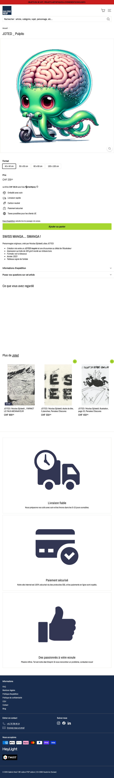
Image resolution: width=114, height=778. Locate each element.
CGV (4, 701)
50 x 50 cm (23, 166)
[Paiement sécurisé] (57, 547)
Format (6, 161)
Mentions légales (9, 690)
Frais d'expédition (9, 221)
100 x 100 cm (53, 166)
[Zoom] (109, 148)
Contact (5, 705)
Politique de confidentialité (12, 697)
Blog (4, 708)
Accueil (5, 28)
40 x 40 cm (9, 166)
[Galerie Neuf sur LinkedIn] (69, 723)
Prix (4, 175)
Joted (15, 355)
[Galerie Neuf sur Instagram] (58, 723)
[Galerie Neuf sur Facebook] (63, 723)
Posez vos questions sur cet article (19, 274)
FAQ (4, 686)
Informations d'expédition (14, 268)
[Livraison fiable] (57, 470)
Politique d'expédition (10, 694)
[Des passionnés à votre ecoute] (57, 624)
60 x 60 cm (38, 166)
